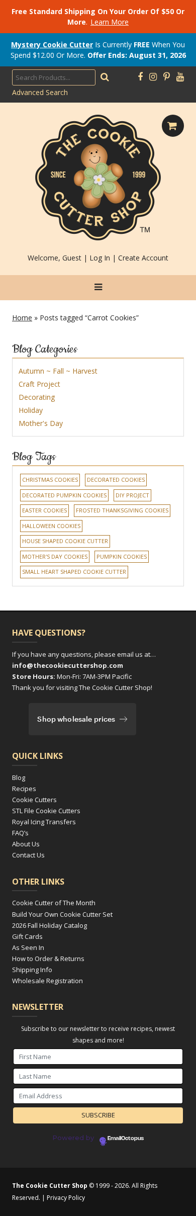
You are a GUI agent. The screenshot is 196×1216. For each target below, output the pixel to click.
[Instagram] (153, 76)
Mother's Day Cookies (54, 556)
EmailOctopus (126, 1138)
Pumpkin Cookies (121, 556)
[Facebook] (140, 76)
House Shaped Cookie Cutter (65, 541)
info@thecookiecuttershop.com (67, 665)
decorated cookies (116, 479)
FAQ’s (20, 832)
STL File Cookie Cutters (46, 810)
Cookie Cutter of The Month (53, 902)
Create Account (143, 258)
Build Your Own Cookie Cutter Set (62, 914)
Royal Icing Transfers (44, 821)
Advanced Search (40, 92)
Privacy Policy (66, 1197)
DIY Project (132, 495)
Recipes (24, 788)
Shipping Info (32, 969)
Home (22, 317)
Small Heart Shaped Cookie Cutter (74, 571)
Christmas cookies (50, 479)
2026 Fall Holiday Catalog (49, 925)
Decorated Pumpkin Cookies (64, 495)
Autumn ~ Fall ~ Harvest (58, 371)
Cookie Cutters (34, 799)
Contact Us (28, 854)
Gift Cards (27, 936)
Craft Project (39, 384)
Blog (18, 777)
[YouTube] (180, 76)
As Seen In (28, 947)
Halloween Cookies (51, 526)
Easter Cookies (44, 510)
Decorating (37, 397)
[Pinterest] (166, 76)
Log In (99, 258)
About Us (26, 843)
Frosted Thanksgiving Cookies (122, 510)
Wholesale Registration (47, 980)
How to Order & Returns (48, 958)
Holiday (31, 410)
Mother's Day (41, 423)
